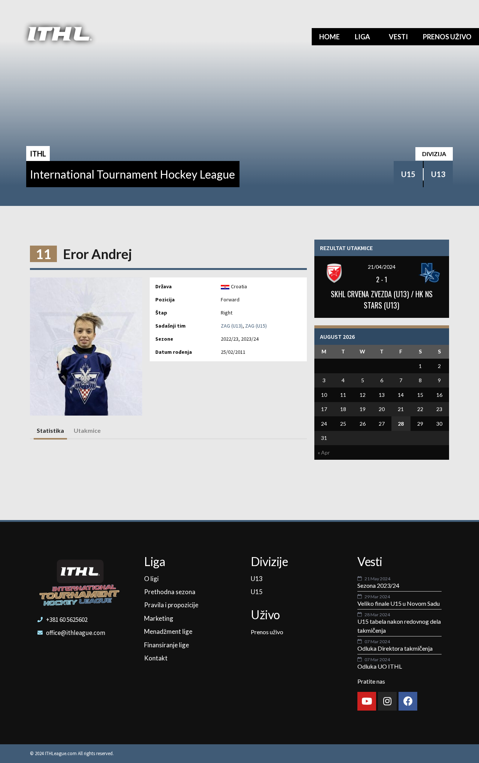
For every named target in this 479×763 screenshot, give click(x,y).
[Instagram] (387, 701)
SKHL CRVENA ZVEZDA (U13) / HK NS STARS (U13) (382, 299)
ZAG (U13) (231, 325)
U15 (408, 174)
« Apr (324, 452)
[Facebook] (408, 701)
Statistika (50, 430)
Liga (362, 37)
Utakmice (87, 430)
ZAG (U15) (256, 325)
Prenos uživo (447, 37)
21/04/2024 (382, 267)
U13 (438, 174)
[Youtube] (366, 701)
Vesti (398, 37)
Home (329, 37)
